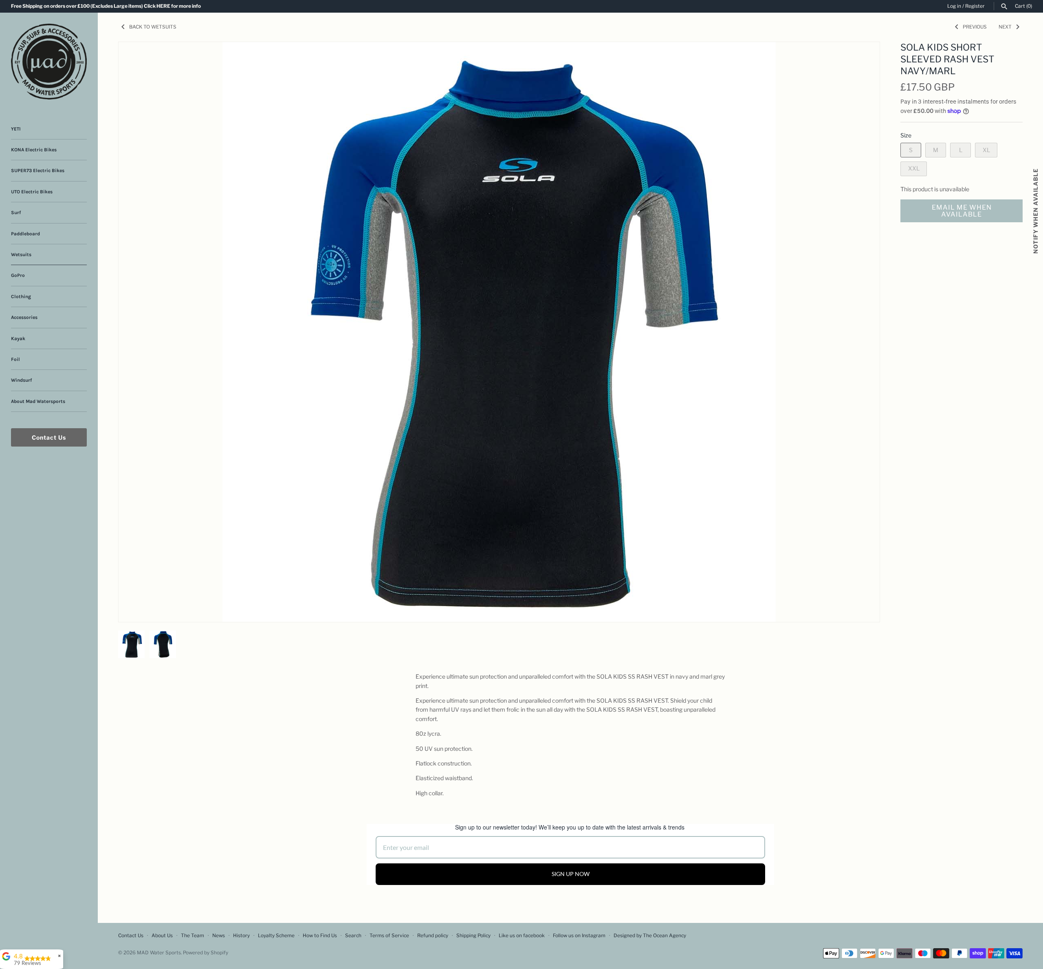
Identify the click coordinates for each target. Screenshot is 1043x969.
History (241, 935)
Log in (954, 6)
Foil (15, 359)
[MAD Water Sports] (49, 62)
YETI (16, 129)
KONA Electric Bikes (34, 150)
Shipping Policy (473, 935)
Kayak (18, 338)
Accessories (24, 317)
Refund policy (432, 935)
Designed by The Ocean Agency (650, 935)
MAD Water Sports (159, 953)
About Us (162, 935)
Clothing (21, 296)
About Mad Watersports (38, 401)
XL (986, 149)
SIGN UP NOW (571, 873)
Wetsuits (21, 254)
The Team (192, 935)
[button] (862, 58)
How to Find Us (320, 935)
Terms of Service (389, 935)
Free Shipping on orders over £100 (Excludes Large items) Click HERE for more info (106, 6)
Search (353, 935)
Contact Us (49, 437)
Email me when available (962, 211)
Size (905, 135)
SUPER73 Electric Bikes (37, 170)
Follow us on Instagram (579, 935)
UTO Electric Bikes (32, 192)
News (218, 935)
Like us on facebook (522, 935)
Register (975, 6)
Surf (16, 212)
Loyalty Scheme (276, 935)
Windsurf (21, 380)
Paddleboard (25, 234)
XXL (914, 168)
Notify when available (1035, 211)
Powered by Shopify (205, 953)
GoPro (18, 275)
